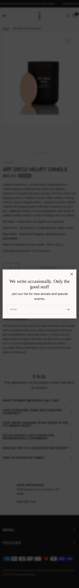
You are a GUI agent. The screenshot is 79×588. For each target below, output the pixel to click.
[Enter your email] (68, 309)
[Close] (71, 274)
